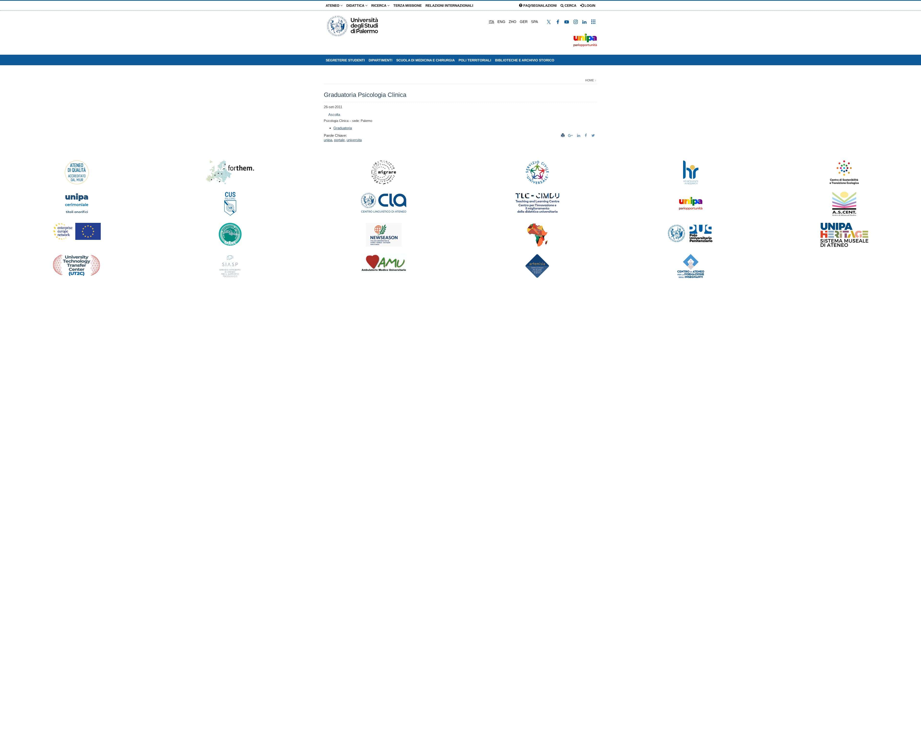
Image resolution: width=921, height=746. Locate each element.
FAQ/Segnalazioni (539, 5)
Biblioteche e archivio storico (524, 60)
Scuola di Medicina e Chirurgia (425, 60)
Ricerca (379, 5)
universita (354, 140)
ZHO (512, 22)
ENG (501, 22)
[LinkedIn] (579, 135)
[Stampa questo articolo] (563, 135)
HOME (589, 80)
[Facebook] (586, 135)
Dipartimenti (380, 60)
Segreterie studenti (345, 60)
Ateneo (333, 5)
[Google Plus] (571, 135)
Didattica (355, 5)
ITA (491, 22)
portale (339, 140)
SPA (534, 22)
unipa (328, 140)
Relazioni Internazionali (449, 5)
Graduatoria (342, 128)
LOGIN (589, 5)
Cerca (570, 5)
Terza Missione (407, 5)
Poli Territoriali (475, 60)
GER (524, 22)
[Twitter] (593, 135)
